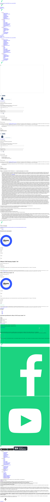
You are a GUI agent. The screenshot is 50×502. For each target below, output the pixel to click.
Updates (4, 30)
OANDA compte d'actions (6, 40)
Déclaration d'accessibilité (6, 477)
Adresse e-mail (2, 107)
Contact (3, 34)
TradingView (5, 14)
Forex (4, 20)
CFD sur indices (5, 49)
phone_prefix (2, 110)
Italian (4, 227)
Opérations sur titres (5, 56)
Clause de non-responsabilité (7, 475)
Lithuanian (18, 227)
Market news (5, 54)
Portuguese (10, 227)
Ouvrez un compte (2, 327)
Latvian (16, 227)
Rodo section (2, 142)
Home (2, 229)
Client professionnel (5, 16)
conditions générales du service (12, 123)
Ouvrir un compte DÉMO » (4, 130)
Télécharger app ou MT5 (6, 45)
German (8, 227)
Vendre (1, 308)
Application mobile (5, 42)
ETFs (4, 21)
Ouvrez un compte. (2, 323)
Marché (3, 27)
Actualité (4, 473)
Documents (4, 472)
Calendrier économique (6, 29)
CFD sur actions (5, 22)
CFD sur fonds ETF (5, 51)
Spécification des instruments (7, 52)
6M (2, 313)
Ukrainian (25, 227)
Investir (3, 12)
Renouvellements (5, 467)
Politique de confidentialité (6, 476)
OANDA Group (5, 470)
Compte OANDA (5, 13)
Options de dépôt (5, 44)
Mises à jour (4, 474)
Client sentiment (5, 33)
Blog (4, 31)
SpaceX (4, 26)
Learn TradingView (5, 59)
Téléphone (1, 111)
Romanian (21, 227)
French (3, 227)
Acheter (3, 308)
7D (2, 312)
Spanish (6, 227)
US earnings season (5, 58)
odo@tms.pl (13, 174)
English (1, 227)
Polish (23, 227)
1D (2, 311)
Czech (14, 227)
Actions (4, 47)
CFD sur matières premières (6, 23)
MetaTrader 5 (5, 17)
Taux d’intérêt (5, 15)
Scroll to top (1, 501)
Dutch (13, 227)
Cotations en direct (5, 28)
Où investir (3, 19)
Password (1, 150)
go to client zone (2, 100)
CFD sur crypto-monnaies (6, 24)
